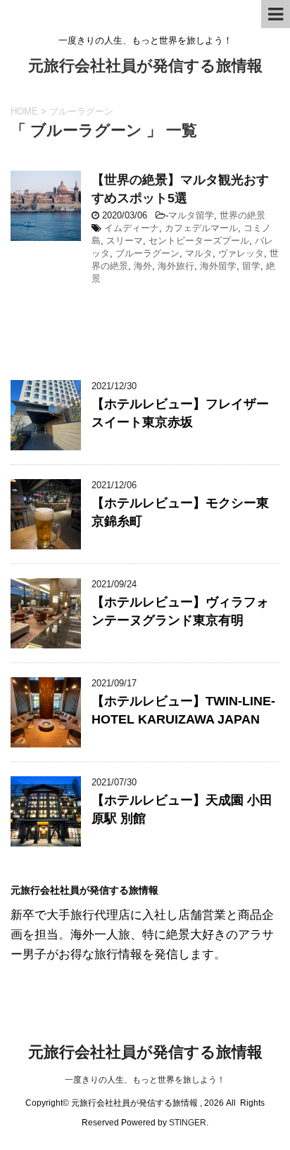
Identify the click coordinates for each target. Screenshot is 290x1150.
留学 (251, 266)
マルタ (199, 253)
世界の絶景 (242, 215)
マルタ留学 (191, 215)
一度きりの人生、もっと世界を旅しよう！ (145, 1080)
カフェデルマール (201, 228)
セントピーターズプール (199, 240)
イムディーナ (131, 228)
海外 (143, 266)
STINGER (187, 1123)
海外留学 (218, 266)
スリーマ (124, 240)
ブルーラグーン (147, 253)
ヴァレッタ (241, 253)
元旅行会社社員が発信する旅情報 (145, 65)
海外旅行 (176, 266)
